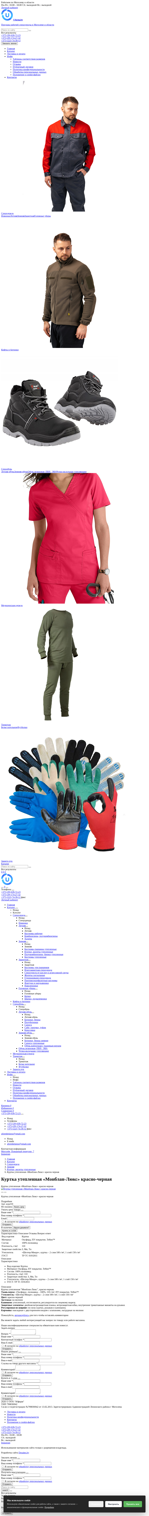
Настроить (113, 1504)
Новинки (5, 216)
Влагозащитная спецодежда (38, 970)
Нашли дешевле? (21, 1228)
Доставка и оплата (16, 54)
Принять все (132, 1504)
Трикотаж (6, 724)
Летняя (13, 216)
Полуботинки (31, 1022)
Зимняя (21, 216)
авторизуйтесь (22, 1315)
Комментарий (8, 1369)
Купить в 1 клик (9, 1231)
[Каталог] (17, 908)
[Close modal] (22, 1210)
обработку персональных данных (35, 1221)
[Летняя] (27, 926)
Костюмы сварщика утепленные (40, 949)
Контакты (12, 77)
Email (4, 1218)
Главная (11, 48)
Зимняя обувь (21, 471)
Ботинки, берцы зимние (36, 1040)
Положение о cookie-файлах (27, 74)
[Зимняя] (27, 942)
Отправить (7, 1224)
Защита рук (7, 861)
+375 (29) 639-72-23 (11, 892)
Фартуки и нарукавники (36, 983)
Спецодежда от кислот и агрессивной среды (46, 972)
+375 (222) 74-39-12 (11, 897)
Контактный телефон (12, 1339)
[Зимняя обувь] (33, 1033)
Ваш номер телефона (12, 1215)
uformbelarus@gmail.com (19, 1144)
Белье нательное (9, 727)
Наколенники (31, 986)
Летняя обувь (7, 471)
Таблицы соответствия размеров (29, 59)
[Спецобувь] (25, 1004)
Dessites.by (24, 1452)
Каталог (11, 51)
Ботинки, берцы (32, 1019)
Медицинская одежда (12, 605)
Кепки (27, 996)
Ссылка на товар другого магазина (19, 1363)
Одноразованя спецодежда (37, 978)
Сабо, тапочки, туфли (35, 1027)
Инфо (10, 56)
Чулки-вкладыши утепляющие (71, 471)
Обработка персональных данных (29, 72)
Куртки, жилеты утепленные (38, 952)
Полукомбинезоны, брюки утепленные (43, 954)
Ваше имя (7, 1212)
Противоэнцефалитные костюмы (40, 980)
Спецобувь (6, 469)
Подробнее (49, 1507)
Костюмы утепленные (35, 957)
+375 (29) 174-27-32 (11, 894)
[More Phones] (22, 1114)
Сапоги (28, 1025)
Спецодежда (7, 213)
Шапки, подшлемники (35, 999)
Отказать (96, 1504)
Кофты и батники (10, 350)
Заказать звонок (9, 43)
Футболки (22, 727)
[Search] (7, 887)
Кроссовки (29, 1030)
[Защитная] (29, 960)
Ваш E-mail (6, 1342)
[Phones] (2, 887)
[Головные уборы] (36, 989)
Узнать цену (19, 1207)
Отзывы (17, 64)
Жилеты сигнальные (34, 975)
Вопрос (5, 1334)
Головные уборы (42, 216)
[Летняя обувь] (33, 1012)
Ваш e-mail (6, 1360)
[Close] (13, 890)
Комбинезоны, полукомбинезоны (41, 936)
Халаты (28, 938)
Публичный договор (23, 67)
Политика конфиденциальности (29, 69)
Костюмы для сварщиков (36, 967)
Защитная (29, 216)
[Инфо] (14, 1075)
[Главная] (7, 884)
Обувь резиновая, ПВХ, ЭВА (42, 471)
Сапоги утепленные (34, 1043)
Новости (17, 61)
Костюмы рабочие (33, 933)
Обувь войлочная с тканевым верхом (42, 1046)
